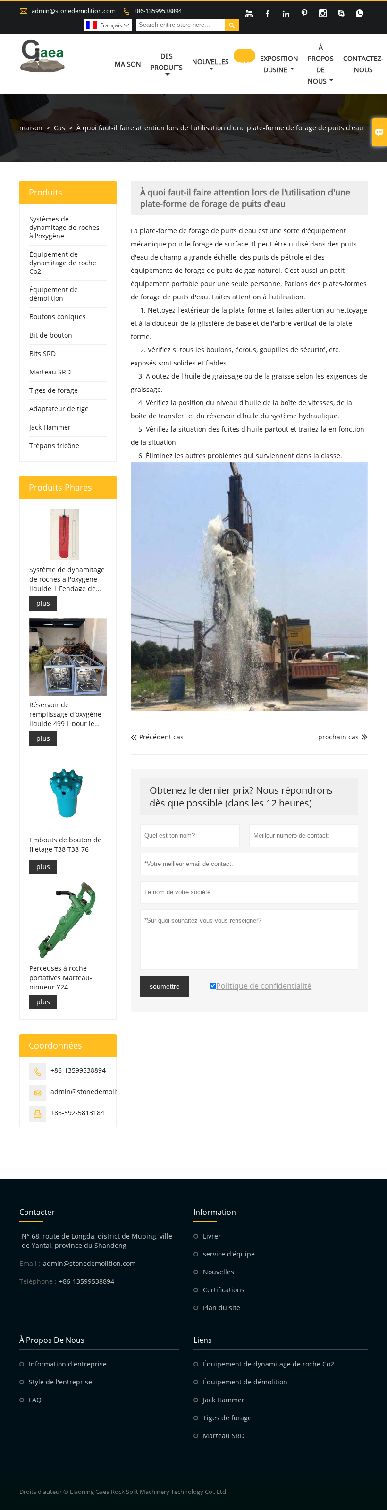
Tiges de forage (53, 390)
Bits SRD (42, 353)
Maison (128, 63)
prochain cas (338, 736)
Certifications (223, 1289)
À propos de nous (321, 63)
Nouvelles (210, 61)
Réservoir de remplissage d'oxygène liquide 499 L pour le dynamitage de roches (65, 714)
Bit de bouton (50, 335)
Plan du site (221, 1307)
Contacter (37, 1212)
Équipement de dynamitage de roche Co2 (62, 263)
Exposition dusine (279, 64)
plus (43, 603)
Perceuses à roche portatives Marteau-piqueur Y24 (60, 978)
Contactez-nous (363, 64)
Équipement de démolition (53, 294)
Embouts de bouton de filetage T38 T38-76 (65, 844)
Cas (244, 63)
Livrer (212, 1235)
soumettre (165, 986)
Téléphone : (38, 1281)
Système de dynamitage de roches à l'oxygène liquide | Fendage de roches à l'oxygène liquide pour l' (67, 579)
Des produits (167, 61)
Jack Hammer (50, 427)
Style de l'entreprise (60, 1381)
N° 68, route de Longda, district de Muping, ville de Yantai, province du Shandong (97, 1240)
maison (30, 127)
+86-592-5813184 (77, 1112)
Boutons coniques (57, 316)
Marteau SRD (50, 371)
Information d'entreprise (68, 1363)
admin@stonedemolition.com (74, 11)
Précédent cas (157, 736)
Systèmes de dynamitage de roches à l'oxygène (64, 227)
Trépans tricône (54, 445)
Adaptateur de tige (59, 408)
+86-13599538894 (158, 11)
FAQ (35, 1399)
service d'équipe (229, 1253)
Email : (30, 1263)
